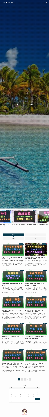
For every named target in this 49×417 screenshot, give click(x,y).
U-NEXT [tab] (35, 238)
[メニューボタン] (46, 2)
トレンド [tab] (35, 234)
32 (29, 379)
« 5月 (10, 403)
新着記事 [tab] (13, 234)
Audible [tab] (13, 238)
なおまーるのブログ (8, 2)
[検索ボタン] (41, 2)
